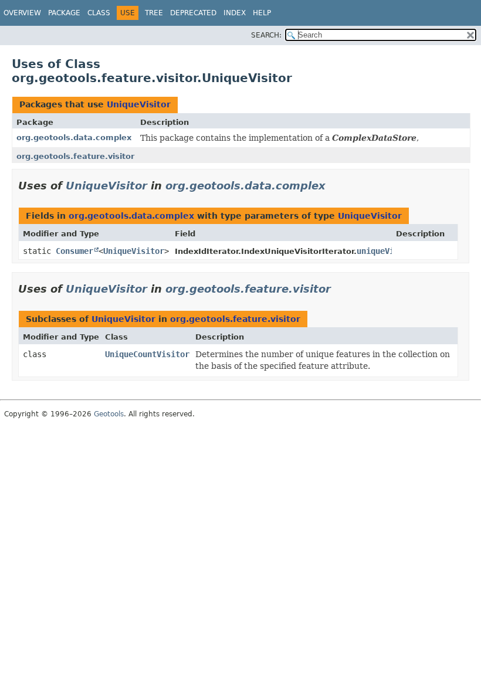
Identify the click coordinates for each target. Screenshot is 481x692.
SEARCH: (266, 35)
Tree (154, 13)
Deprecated (193, 13)
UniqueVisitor (139, 104)
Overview (22, 13)
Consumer (74, 251)
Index (234, 13)
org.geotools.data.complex (73, 137)
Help (262, 13)
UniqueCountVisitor (147, 354)
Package (64, 13)
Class (98, 13)
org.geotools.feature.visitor (75, 156)
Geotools (109, 414)
